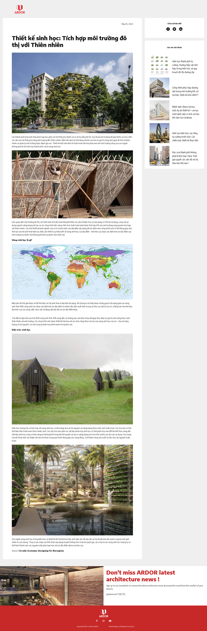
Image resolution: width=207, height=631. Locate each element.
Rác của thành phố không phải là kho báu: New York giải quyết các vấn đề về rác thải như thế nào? (185, 158)
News (191, 15)
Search (190, 32)
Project (189, 11)
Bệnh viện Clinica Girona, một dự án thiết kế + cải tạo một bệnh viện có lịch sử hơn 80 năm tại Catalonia (185, 112)
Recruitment (186, 24)
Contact (189, 28)
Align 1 (132, 626)
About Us (188, 6)
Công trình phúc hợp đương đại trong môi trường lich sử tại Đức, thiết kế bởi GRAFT (185, 91)
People (190, 19)
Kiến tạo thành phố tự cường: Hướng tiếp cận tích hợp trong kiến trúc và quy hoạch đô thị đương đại (185, 67)
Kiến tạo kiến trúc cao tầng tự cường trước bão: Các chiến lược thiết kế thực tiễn (185, 137)
